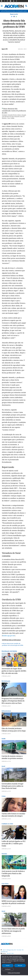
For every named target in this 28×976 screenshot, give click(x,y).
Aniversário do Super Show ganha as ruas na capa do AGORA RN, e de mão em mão (14, 670)
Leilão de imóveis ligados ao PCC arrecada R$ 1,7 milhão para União (14, 843)
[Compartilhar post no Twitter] (12, 16)
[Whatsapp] (16, 16)
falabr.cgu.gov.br (8, 636)
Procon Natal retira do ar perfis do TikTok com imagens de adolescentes (13, 931)
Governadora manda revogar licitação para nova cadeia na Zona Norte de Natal (12, 786)
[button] (2, 6)
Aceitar (8, 965)
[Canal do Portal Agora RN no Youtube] (11, 1)
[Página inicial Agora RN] (7, 944)
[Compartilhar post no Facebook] (14, 16)
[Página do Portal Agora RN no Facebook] (2, 1)
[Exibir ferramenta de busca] (26, 6)
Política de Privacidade (14, 972)
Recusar (20, 965)
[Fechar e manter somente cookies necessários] (27, 965)
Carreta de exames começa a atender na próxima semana (12, 757)
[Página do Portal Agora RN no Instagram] (8, 1)
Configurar (7, 969)
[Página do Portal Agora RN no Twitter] (5, 1)
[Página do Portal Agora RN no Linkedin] (14, 1)
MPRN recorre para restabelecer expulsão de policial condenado (13, 902)
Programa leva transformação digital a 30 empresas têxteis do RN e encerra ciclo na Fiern (13, 700)
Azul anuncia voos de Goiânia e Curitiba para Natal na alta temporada (13, 873)
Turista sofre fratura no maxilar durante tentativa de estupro (13, 814)
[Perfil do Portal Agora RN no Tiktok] (17, 1)
